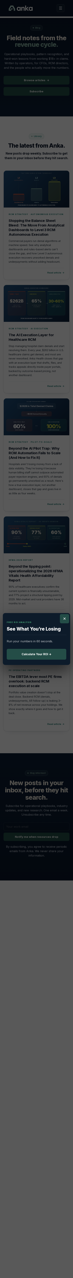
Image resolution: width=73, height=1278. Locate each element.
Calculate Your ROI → (36, 654)
